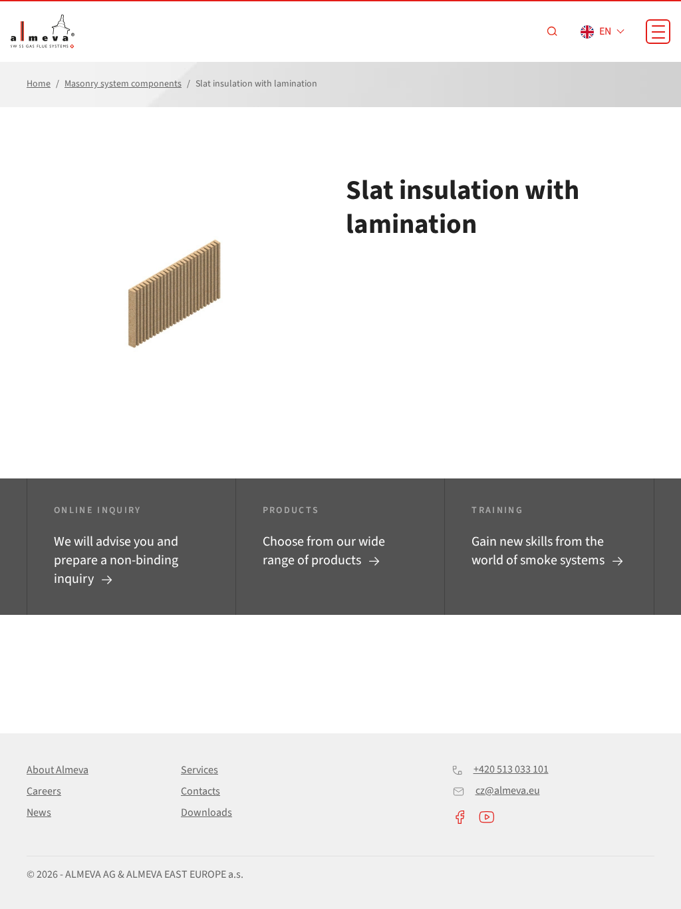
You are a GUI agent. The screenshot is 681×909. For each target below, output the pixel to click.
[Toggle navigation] (658, 31)
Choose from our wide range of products (324, 551)
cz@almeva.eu (508, 790)
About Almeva (57, 770)
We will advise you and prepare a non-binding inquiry (116, 560)
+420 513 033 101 (511, 769)
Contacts (200, 791)
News (39, 812)
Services (199, 770)
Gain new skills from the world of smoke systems (539, 551)
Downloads (206, 812)
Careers (44, 791)
